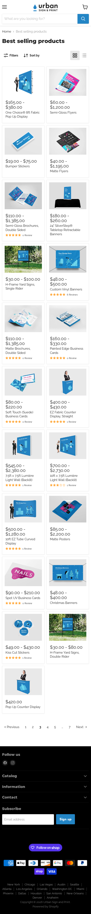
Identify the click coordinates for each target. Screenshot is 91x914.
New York (13, 884)
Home (6, 31)
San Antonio (54, 893)
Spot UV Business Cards (23, 598)
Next (80, 727)
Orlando (42, 889)
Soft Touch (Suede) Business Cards (19, 414)
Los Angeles (24, 889)
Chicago (30, 884)
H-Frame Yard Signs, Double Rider (64, 655)
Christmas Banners (63, 603)
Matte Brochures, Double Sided (18, 351)
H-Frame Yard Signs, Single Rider (20, 287)
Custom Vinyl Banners (66, 289)
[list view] (84, 55)
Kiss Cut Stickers (17, 652)
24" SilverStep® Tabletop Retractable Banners (65, 230)
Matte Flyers (59, 171)
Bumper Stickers (18, 166)
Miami (80, 889)
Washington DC (62, 889)
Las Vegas (46, 884)
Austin (61, 884)
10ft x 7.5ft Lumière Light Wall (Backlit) (64, 478)
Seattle (74, 884)
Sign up (65, 819)
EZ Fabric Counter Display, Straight (63, 414)
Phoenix (8, 893)
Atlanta (6, 889)
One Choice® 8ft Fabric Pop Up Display (23, 115)
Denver (37, 897)
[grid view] (75, 55)
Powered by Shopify (46, 906)
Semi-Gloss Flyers (63, 112)
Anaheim (52, 897)
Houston (36, 893)
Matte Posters (60, 539)
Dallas (22, 893)
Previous (12, 727)
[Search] (83, 19)
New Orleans (75, 893)
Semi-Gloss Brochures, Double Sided (22, 228)
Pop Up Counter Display (23, 707)
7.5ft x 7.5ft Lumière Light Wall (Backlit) (20, 478)
